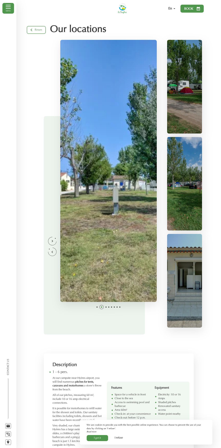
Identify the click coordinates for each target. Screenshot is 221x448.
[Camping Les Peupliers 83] (131, 8)
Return (38, 30)
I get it (97, 438)
